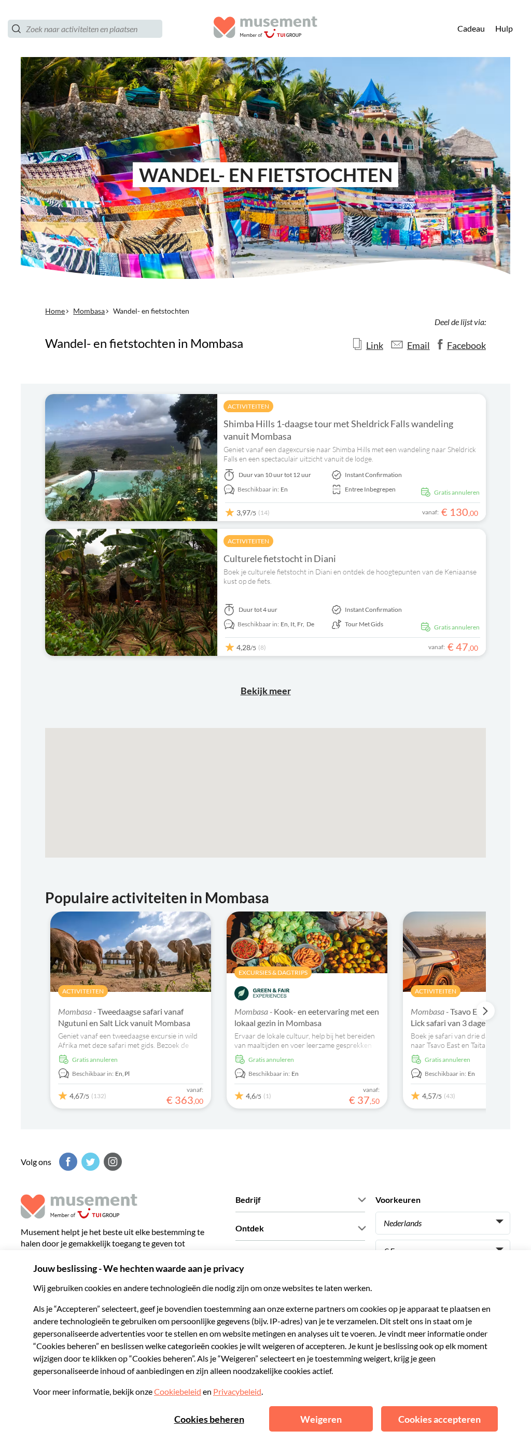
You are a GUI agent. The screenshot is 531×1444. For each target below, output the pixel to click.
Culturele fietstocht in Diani (279, 558)
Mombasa (89, 310)
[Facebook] (67, 1161)
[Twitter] (89, 1161)
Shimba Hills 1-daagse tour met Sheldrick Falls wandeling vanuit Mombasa (338, 430)
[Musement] (265, 29)
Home (55, 310)
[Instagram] (111, 1161)
